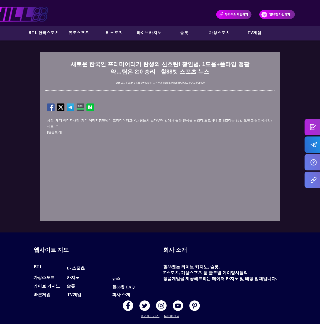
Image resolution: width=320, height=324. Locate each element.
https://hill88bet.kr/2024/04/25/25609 (184, 82)
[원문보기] (54, 132)
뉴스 (116, 278)
